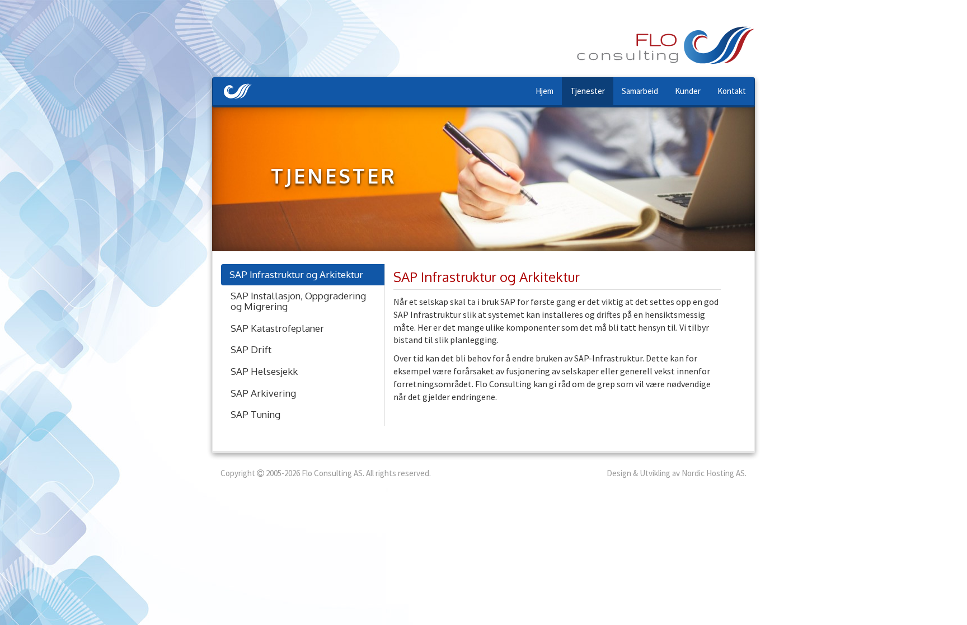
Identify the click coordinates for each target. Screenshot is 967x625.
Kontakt (731, 91)
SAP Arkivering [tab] (263, 393)
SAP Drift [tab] (251, 349)
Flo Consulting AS (332, 473)
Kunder (688, 91)
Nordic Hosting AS (713, 473)
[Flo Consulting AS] (236, 91)
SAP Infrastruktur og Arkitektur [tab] (296, 274)
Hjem (544, 91)
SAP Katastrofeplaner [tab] (277, 328)
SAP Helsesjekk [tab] (264, 371)
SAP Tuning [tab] (255, 414)
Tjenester (587, 91)
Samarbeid (640, 91)
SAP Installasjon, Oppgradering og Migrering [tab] (298, 301)
